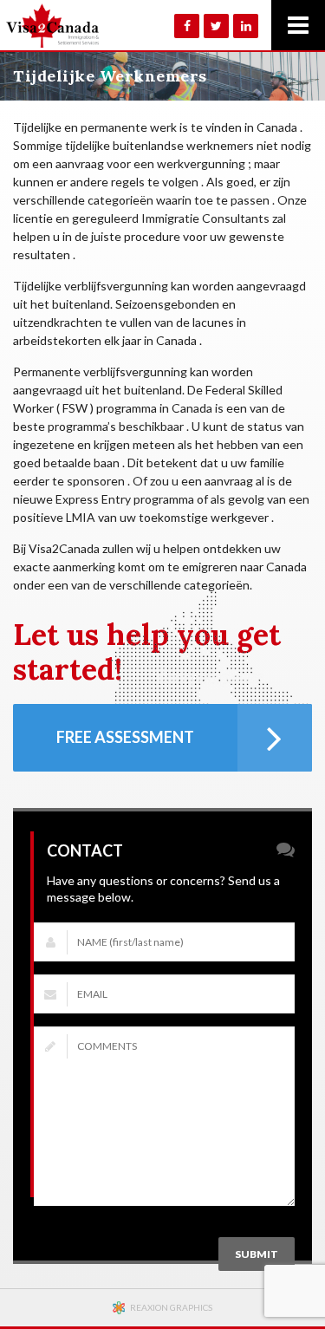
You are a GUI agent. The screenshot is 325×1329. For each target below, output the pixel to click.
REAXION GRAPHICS (171, 1307)
